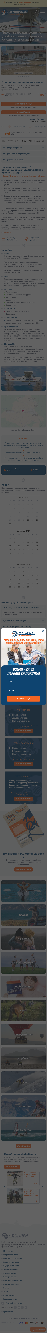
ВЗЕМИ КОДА (23, 698)
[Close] (43, 630)
